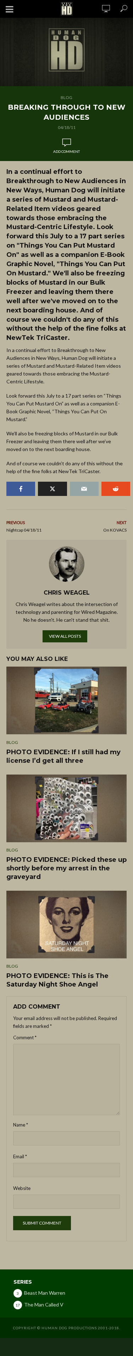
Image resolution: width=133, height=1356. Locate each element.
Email (20, 1156)
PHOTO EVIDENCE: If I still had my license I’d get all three (63, 756)
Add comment (66, 151)
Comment (25, 1037)
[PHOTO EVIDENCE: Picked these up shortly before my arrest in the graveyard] (66, 808)
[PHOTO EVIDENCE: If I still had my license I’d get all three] (66, 700)
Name (20, 1125)
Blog (66, 97)
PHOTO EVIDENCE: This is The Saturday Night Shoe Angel (57, 980)
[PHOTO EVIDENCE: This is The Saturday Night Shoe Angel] (66, 924)
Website (22, 1188)
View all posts (65, 636)
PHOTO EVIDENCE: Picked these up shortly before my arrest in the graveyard (66, 868)
